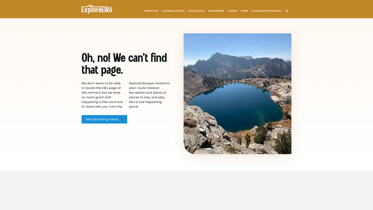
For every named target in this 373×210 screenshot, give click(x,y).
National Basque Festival (147, 83)
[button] (287, 9)
